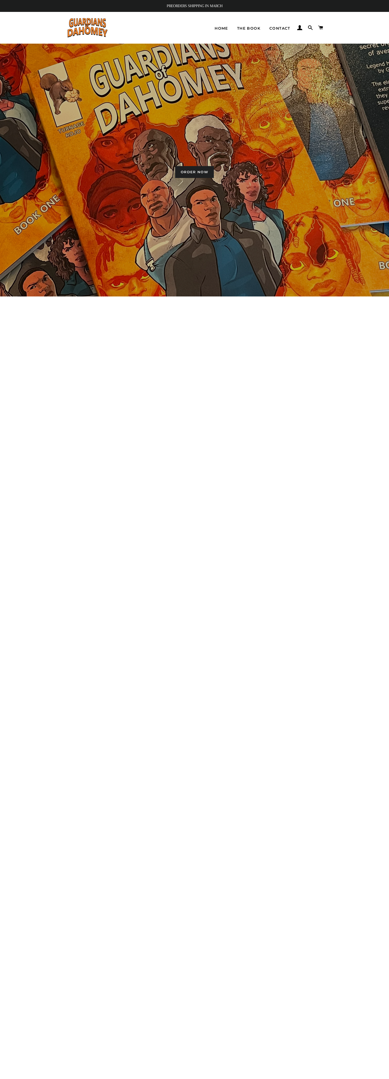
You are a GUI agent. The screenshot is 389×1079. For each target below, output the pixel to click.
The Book (248, 28)
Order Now (194, 172)
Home (221, 28)
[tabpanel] (194, 170)
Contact (279, 28)
